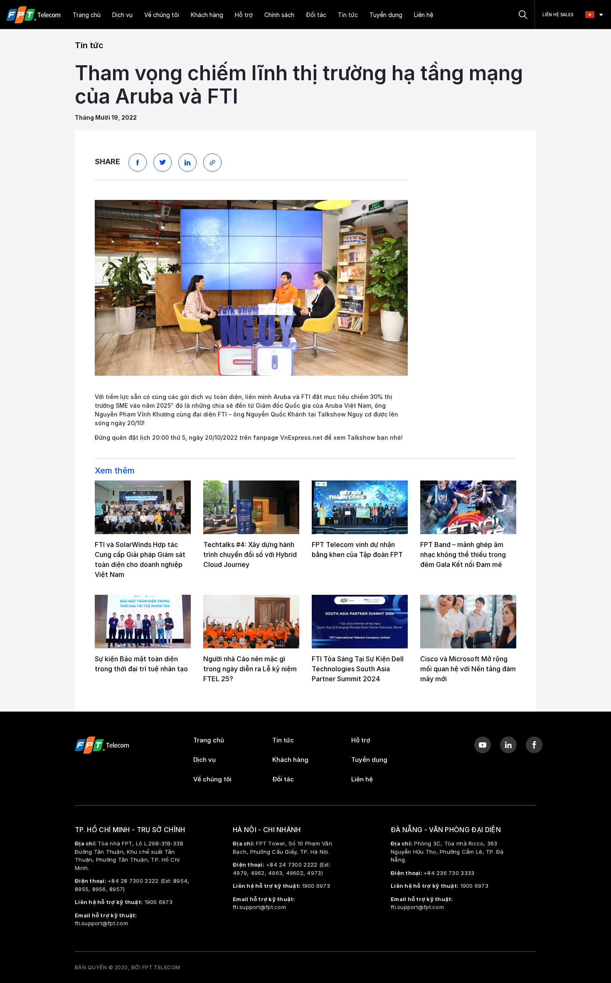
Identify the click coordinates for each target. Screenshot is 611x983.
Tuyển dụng (386, 14)
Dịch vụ (122, 14)
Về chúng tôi (161, 14)
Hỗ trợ (244, 14)
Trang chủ (87, 14)
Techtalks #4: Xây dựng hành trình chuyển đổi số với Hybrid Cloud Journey (250, 554)
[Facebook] (534, 745)
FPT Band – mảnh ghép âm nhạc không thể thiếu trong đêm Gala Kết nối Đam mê (463, 554)
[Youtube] (482, 745)
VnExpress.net (301, 437)
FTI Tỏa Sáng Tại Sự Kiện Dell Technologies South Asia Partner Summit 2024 (358, 669)
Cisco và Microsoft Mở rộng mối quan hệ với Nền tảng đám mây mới (468, 669)
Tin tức (348, 14)
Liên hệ (423, 14)
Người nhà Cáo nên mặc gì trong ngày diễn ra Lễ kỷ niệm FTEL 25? (250, 669)
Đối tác (316, 14)
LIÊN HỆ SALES (557, 14)
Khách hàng (207, 14)
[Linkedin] (508, 745)
